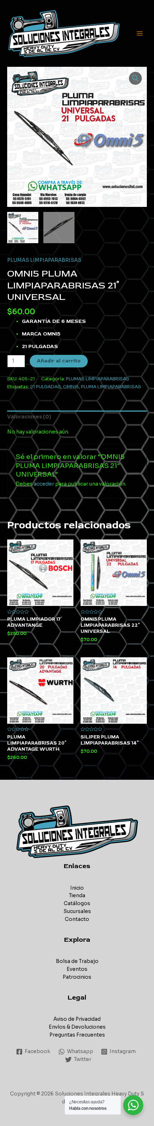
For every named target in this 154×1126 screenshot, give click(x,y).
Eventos (77, 969)
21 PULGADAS (45, 387)
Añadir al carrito (59, 360)
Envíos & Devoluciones (77, 1027)
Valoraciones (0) (29, 417)
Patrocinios (77, 977)
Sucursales (77, 911)
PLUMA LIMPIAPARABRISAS (111, 387)
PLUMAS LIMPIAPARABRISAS (44, 260)
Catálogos (77, 903)
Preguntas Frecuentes (77, 1035)
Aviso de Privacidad (77, 1019)
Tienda (77, 896)
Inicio (77, 888)
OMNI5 (71, 387)
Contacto (77, 919)
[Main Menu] (140, 34)
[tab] (77, 417)
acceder (44, 484)
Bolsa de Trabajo (77, 961)
